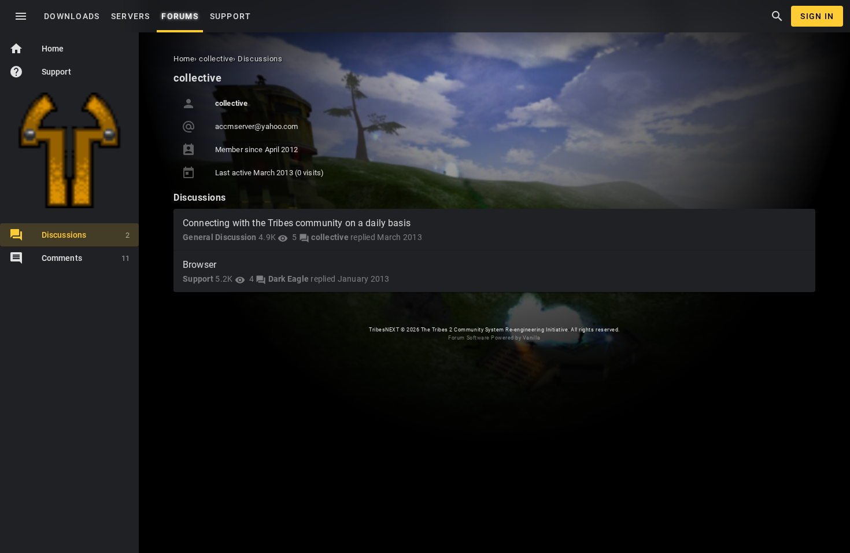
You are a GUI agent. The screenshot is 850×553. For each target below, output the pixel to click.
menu (21, 16)
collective (330, 237)
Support (40, 72)
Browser (199, 264)
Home (36, 49)
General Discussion (220, 237)
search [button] (777, 16)
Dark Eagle (288, 278)
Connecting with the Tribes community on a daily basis (297, 222)
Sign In (817, 16)
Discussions (86, 234)
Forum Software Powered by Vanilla (494, 338)
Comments (86, 258)
